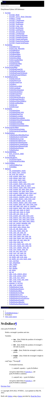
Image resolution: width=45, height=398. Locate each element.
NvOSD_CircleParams (16, 33)
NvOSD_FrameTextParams (18, 35)
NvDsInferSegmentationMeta (19, 125)
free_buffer (13, 266)
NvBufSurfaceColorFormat (18, 137)
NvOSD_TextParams (16, 24)
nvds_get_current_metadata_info (20, 223)
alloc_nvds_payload (15, 285)
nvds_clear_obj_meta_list (17, 232)
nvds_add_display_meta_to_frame (20, 201)
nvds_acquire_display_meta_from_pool (22, 199)
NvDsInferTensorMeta (16, 124)
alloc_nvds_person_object (17, 276)
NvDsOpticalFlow (11, 157)
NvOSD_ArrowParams (17, 32)
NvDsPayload (14, 107)
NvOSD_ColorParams (16, 20)
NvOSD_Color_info (16, 26)
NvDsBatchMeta (14, 54)
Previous (4, 386)
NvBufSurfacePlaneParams (18, 142)
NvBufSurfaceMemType (17, 140)
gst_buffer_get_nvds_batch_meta (20, 259)
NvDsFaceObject (15, 95)
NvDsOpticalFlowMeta (17, 161)
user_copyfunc (14, 261)
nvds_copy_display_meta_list (19, 248)
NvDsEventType (14, 78)
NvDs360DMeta (10, 152)
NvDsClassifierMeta (16, 60)
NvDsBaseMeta (14, 52)
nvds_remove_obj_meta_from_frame (21, 191)
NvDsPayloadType (15, 82)
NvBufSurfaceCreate (16, 287)
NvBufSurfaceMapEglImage (18, 304)
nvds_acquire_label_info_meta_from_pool (23, 204)
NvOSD (8, 13)
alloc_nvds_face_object (17, 278)
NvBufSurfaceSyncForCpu (18, 296)
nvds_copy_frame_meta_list (18, 249)
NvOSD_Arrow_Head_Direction (20, 17)
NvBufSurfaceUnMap (16, 293)
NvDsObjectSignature (16, 90)
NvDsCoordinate (15, 88)
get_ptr (11, 272)
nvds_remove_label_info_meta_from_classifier (24, 208)
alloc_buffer (13, 264)
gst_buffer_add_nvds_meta (18, 257)
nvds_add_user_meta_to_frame (19, 212)
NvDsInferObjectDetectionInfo (19, 120)
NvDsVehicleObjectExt (17, 97)
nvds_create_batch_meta (17, 180)
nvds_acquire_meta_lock (17, 176)
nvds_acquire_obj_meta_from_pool (21, 189)
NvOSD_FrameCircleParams (19, 43)
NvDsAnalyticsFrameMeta (18, 131)
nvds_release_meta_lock (17, 178)
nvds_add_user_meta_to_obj (18, 214)
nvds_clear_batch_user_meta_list (20, 236)
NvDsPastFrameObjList (17, 71)
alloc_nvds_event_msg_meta (18, 279)
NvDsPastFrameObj (16, 69)
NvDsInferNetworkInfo (17, 118)
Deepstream (5, 307)
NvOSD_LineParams (16, 30)
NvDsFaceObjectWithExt (17, 101)
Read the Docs (36, 396)
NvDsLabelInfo (14, 62)
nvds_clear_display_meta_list (19, 234)
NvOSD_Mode (14, 15)
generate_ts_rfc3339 (16, 283)
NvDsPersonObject (15, 94)
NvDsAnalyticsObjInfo (17, 129)
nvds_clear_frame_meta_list (18, 231)
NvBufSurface (10, 133)
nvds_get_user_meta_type (17, 251)
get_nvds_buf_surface (16, 174)
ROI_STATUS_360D (16, 154)
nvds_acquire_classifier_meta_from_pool (22, 193)
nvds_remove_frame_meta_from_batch (22, 187)
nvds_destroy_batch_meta (17, 182)
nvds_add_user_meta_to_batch (19, 210)
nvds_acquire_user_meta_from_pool (21, 216)
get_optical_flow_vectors (17, 172)
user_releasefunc (14, 263)
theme (20, 396)
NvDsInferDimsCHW (16, 112)
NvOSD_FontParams (16, 22)
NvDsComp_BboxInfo (16, 48)
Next (8, 386)
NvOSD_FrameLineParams (18, 39)
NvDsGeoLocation (15, 86)
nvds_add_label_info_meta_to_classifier (22, 206)
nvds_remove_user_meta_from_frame (21, 219)
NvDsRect (12, 84)
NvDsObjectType (15, 80)
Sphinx (10, 396)
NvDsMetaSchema (11, 77)
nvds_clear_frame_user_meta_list (20, 238)
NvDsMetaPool (14, 50)
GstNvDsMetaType (15, 165)
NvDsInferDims (14, 110)
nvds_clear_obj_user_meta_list (19, 240)
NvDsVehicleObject (15, 92)
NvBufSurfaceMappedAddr (18, 146)
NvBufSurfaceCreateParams (18, 144)
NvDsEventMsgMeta (16, 103)
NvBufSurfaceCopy (15, 294)
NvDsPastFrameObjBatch (17, 75)
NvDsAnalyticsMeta (12, 127)
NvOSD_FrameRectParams (18, 37)
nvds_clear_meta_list (16, 242)
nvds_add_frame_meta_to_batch (20, 186)
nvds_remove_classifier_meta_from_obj (22, 197)
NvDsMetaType (14, 47)
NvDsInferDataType (16, 114)
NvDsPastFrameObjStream (18, 73)
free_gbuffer (13, 268)
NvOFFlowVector (15, 159)
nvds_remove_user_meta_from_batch (21, 217)
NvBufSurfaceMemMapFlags (19, 135)
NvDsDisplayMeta (15, 63)
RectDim (12, 155)
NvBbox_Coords (15, 18)
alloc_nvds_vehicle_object (18, 274)
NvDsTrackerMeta (11, 67)
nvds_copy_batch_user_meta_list (20, 244)
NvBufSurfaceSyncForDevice (19, 298)
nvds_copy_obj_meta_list (17, 253)
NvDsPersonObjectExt (16, 99)
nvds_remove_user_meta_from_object (21, 221)
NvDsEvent (13, 105)
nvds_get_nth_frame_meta (18, 229)
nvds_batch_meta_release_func (19, 227)
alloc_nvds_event (15, 281)
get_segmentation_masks (17, 171)
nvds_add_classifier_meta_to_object (21, 195)
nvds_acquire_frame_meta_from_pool (21, 184)
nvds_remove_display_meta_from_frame (22, 202)
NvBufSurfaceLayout (16, 139)
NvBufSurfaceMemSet (16, 302)
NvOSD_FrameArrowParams (19, 41)
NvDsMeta (8, 45)
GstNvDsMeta (10, 163)
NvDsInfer (8, 109)
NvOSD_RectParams (16, 28)
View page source (11, 317)
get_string (12, 270)
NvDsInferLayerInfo (16, 116)
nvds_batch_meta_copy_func (19, 225)
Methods (8, 169)
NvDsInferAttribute (15, 122)
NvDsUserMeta (14, 65)
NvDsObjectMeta (15, 58)
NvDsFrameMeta (15, 56)
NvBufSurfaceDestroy (16, 289)
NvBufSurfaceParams (16, 148)
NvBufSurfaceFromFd (16, 300)
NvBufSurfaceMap (15, 291)
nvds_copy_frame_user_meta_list (20, 246)
